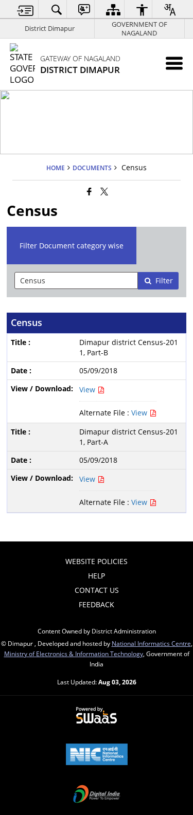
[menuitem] (25, 9)
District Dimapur (50, 28)
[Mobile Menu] (174, 63)
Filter (164, 280)
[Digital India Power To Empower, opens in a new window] (96, 795)
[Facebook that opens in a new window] (89, 191)
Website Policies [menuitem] (96, 561)
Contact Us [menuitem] (97, 590)
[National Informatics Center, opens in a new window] (96, 755)
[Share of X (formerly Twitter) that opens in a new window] (104, 191)
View (88, 389)
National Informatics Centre (151, 643)
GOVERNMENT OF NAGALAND (139, 29)
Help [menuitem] (96, 576)
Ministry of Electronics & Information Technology (73, 653)
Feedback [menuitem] (96, 604)
